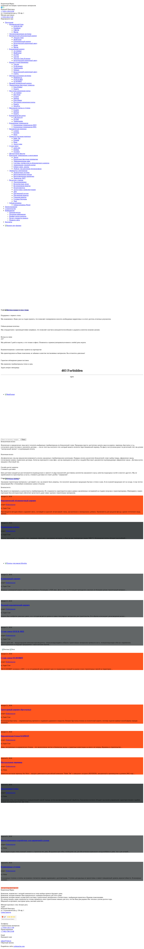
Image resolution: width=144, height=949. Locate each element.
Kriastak (16, 140)
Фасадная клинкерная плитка (19, 91)
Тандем (16, 57)
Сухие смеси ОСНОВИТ (12, 658)
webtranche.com (18, 946)
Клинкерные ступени (10, 867)
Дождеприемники (19, 182)
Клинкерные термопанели (18, 123)
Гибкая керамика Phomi (21, 205)
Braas (15, 134)
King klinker (17, 100)
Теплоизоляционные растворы (20, 34)
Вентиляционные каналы (22, 174)
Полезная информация (17, 214)
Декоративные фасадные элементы (21, 85)
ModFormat (17, 39)
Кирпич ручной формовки (18, 62)
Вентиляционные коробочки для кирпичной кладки (25, 840)
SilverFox (16, 106)
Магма (15, 32)
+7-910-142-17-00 (7, 17)
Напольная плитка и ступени (19, 108)
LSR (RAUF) (18, 117)
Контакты (8, 222)
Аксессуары (17, 144)
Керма (15, 45)
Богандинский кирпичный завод (25, 43)
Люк (15, 191)
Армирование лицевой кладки (24, 165)
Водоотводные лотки (21, 184)
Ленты (15, 157)
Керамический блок (16, 24)
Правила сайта (14, 220)
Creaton (16, 131)
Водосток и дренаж (16, 180)
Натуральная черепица (11, 762)
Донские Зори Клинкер (21, 58)
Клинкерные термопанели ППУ (25, 125)
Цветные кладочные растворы (20, 76)
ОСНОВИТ (17, 81)
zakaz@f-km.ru (6, 941)
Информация (9, 210)
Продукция (9, 22)
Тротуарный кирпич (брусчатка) (16, 709)
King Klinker (17, 87)
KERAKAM (17, 26)
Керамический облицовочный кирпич (23, 36)
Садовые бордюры (20, 199)
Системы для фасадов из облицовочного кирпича (31, 163)
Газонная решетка (19, 197)
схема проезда (6, 912)
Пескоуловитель (19, 188)
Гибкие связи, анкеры (21, 167)
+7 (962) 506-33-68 (7, 931)
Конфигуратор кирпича (17, 216)
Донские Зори (18, 38)
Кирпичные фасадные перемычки (25, 159)
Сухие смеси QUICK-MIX (12, 631)
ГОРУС (16, 74)
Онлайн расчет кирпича (9, 467)
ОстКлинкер (18, 66)
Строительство (10, 209)
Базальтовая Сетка (9, 789)
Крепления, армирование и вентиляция (23, 155)
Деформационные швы (21, 161)
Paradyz (16, 89)
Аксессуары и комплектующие (24, 190)
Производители (15, 212)
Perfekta (16, 150)
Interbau (16, 98)
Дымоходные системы (21, 172)
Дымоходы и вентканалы (18, 171)
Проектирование (11, 207)
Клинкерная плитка (10, 527)
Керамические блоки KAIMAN (15, 736)
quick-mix (16, 148)
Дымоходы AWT (19, 178)
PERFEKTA (17, 77)
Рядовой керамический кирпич (20, 83)
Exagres (16, 96)
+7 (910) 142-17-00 (7, 927)
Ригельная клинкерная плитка (24, 102)
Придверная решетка (21, 195)
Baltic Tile (16, 138)
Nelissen (16, 70)
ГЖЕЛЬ (16, 30)
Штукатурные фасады (17, 153)
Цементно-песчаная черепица (20, 136)
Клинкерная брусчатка (17, 115)
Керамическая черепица (17, 129)
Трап (15, 201)
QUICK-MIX (18, 79)
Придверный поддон (21, 193)
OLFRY (16, 55)
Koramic (16, 133)
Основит (16, 152)
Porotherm (16, 28)
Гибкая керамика (15, 203)
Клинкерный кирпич (16, 49)
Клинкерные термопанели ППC (25, 127)
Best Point (16, 95)
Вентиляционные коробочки (23, 176)
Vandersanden (18, 68)
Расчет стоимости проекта (18, 218)
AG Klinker (17, 51)
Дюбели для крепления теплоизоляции (27, 169)
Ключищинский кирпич (22, 41)
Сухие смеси (13, 146)
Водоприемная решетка (21, 186)
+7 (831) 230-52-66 (7, 11)
